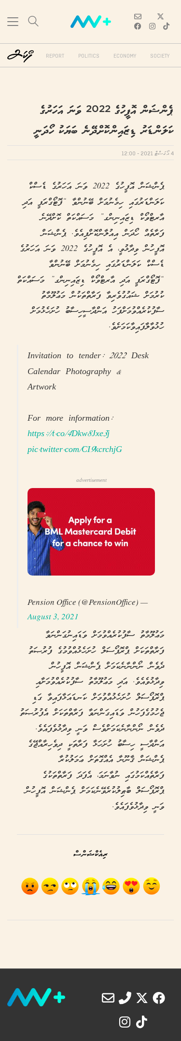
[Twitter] (142, 997)
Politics (88, 56)
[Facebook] (158, 997)
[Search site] (33, 22)
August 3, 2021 (53, 616)
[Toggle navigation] (12, 21)
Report (55, 56)
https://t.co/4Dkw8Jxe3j (69, 434)
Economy (124, 56)
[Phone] (125, 997)
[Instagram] (125, 1021)
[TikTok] (142, 1021)
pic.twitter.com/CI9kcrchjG (75, 450)
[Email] (108, 997)
